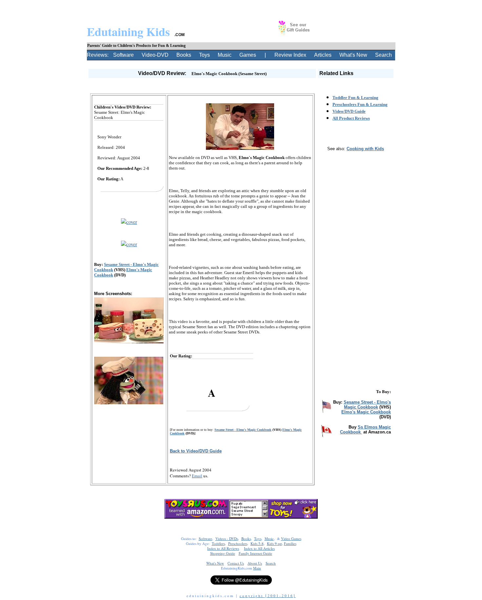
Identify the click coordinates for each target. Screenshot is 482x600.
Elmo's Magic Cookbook (366, 412)
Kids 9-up (274, 543)
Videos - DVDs (226, 538)
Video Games (291, 538)
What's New (353, 55)
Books (183, 55)
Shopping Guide (222, 553)
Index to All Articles (259, 548)
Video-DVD (155, 55)
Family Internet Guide (255, 553)
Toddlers (218, 543)
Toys (204, 55)
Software (123, 55)
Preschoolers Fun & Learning (360, 104)
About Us (255, 563)
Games (247, 55)
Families (290, 543)
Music (224, 55)
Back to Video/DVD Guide (196, 451)
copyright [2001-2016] (268, 595)
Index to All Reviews (223, 548)
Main (257, 568)
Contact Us (236, 563)
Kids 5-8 (257, 543)
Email (197, 476)
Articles (322, 55)
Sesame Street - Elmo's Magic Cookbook (242, 429)
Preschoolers (237, 543)
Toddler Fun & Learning (355, 97)
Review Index (290, 55)
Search (383, 55)
